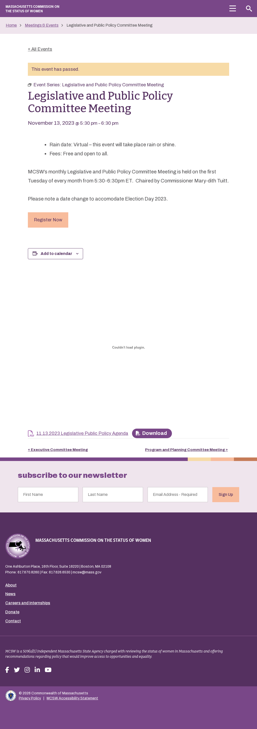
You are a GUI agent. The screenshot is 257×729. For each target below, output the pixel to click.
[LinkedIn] (37, 670)
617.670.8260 (28, 572)
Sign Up (226, 494)
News (10, 594)
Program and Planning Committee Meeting (186, 450)
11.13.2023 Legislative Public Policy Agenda (82, 433)
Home (11, 25)
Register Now (48, 219)
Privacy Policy (30, 698)
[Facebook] (7, 670)
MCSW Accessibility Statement (72, 698)
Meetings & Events (41, 25)
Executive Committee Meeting (58, 450)
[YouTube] (48, 670)
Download (154, 433)
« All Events (40, 49)
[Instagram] (27, 670)
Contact (13, 621)
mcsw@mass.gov (87, 572)
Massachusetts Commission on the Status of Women (32, 8)
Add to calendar (56, 253)
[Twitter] (17, 670)
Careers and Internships (27, 603)
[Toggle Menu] (232, 8)
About (11, 585)
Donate (12, 612)
